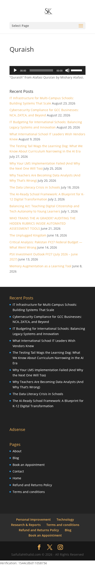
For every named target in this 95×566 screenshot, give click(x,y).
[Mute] (67, 70)
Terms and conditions (29, 492)
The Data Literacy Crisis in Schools (35, 187)
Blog (16, 458)
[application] (48, 70)
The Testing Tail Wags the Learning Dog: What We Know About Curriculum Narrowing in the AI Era (48, 357)
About (17, 451)
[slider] (77, 70)
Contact (18, 471)
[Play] (15, 70)
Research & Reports (26, 525)
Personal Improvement (33, 519)
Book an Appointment (29, 465)
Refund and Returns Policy (32, 485)
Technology (65, 519)
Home (17, 478)
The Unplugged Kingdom (28, 235)
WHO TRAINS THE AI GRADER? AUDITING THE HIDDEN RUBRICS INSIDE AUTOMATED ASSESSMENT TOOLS (43, 223)
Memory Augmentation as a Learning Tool (40, 266)
